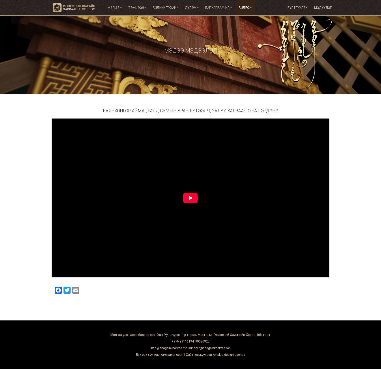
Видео (244, 7)
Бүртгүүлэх (298, 7)
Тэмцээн (136, 7)
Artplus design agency (229, 355)
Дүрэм (190, 7)
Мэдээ (114, 7)
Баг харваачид (217, 7)
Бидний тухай (164, 7)
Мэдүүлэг (323, 7)
